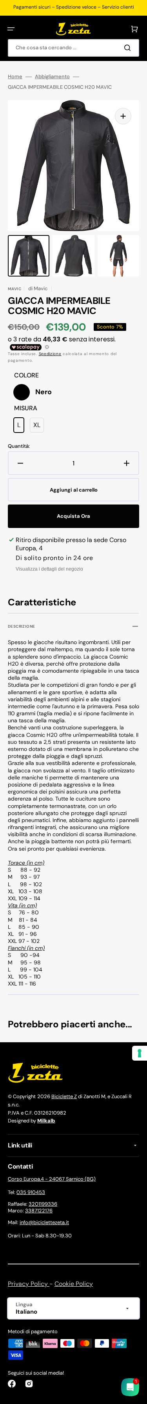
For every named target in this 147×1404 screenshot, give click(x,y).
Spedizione (50, 353)
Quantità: (19, 446)
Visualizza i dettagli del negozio (49, 569)
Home (15, 77)
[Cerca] (129, 47)
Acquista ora (73, 516)
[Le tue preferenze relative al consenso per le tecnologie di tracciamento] (139, 1053)
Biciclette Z (64, 1096)
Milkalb (46, 1120)
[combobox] (73, 48)
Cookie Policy (73, 1284)
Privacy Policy (28, 1284)
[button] (11, 29)
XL (38, 426)
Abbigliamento (52, 77)
